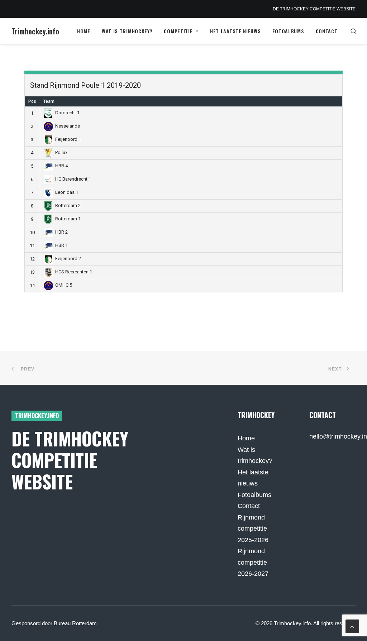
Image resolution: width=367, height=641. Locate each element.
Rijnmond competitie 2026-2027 (253, 562)
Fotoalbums (288, 31)
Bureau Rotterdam (75, 623)
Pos (32, 101)
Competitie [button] (178, 31)
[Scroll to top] (352, 626)
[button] (357, 31)
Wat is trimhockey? (127, 31)
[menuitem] (83, 31)
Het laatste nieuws (235, 31)
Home (83, 31)
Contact (327, 31)
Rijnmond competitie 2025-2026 (253, 529)
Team (48, 101)
